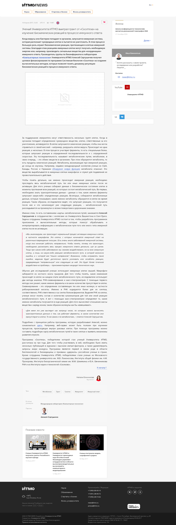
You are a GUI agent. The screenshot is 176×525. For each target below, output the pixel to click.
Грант (58, 392)
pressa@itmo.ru (93, 506)
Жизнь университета (82, 12)
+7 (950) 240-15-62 (94, 497)
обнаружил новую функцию (66, 169)
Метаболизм (47, 392)
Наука (26, 12)
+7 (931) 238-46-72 (94, 494)
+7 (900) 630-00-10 (94, 490)
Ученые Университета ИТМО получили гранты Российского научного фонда (38, 455)
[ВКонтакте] (104, 22)
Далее (146, 40)
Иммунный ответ (94, 392)
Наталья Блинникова (85, 377)
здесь (39, 325)
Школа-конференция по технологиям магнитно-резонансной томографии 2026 (131, 30)
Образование (40, 12)
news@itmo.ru (128, 77)
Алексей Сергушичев (49, 417)
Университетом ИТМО (53, 516)
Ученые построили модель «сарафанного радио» (90, 454)
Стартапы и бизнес (59, 12)
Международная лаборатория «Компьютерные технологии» (62, 404)
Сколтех (67, 392)
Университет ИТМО (135, 95)
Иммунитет (79, 392)
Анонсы (119, 23)
